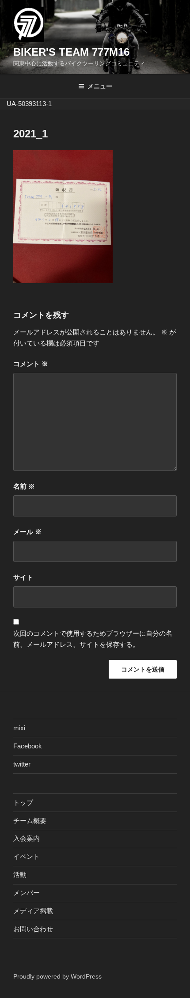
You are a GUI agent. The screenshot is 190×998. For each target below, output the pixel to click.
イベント (26, 856)
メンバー (26, 892)
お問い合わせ (33, 929)
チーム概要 (29, 820)
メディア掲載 (33, 911)
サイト (23, 577)
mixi (19, 728)
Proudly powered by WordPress (57, 976)
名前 (24, 486)
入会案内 (26, 838)
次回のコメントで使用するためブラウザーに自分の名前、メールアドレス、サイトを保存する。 (92, 639)
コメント (30, 364)
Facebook (27, 746)
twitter (21, 764)
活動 (20, 874)
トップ (23, 802)
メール (27, 531)
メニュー (99, 86)
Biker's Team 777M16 (71, 52)
